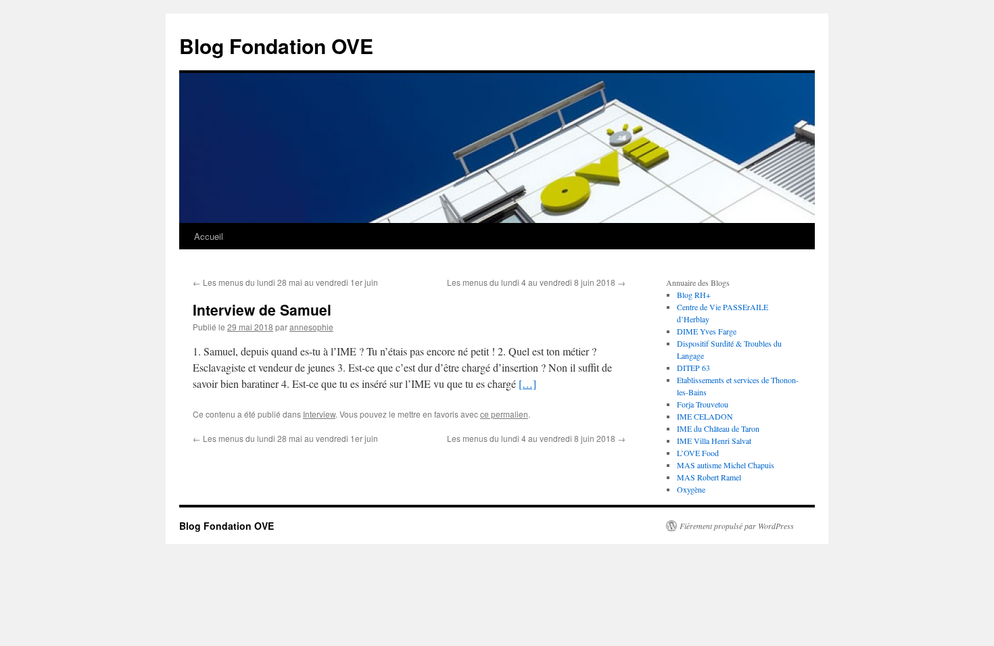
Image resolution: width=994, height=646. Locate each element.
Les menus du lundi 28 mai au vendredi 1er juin (285, 282)
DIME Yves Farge (706, 331)
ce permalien (504, 414)
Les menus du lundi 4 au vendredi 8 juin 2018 (536, 282)
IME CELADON (705, 416)
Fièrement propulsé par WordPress (737, 525)
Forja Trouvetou (702, 404)
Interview (319, 414)
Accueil (208, 236)
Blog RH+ (694, 294)
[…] (527, 383)
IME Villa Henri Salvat (714, 440)
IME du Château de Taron (718, 428)
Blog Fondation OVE (276, 45)
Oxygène (691, 489)
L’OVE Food (698, 452)
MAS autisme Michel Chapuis (725, 464)
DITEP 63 (693, 367)
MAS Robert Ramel (709, 477)
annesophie (311, 326)
